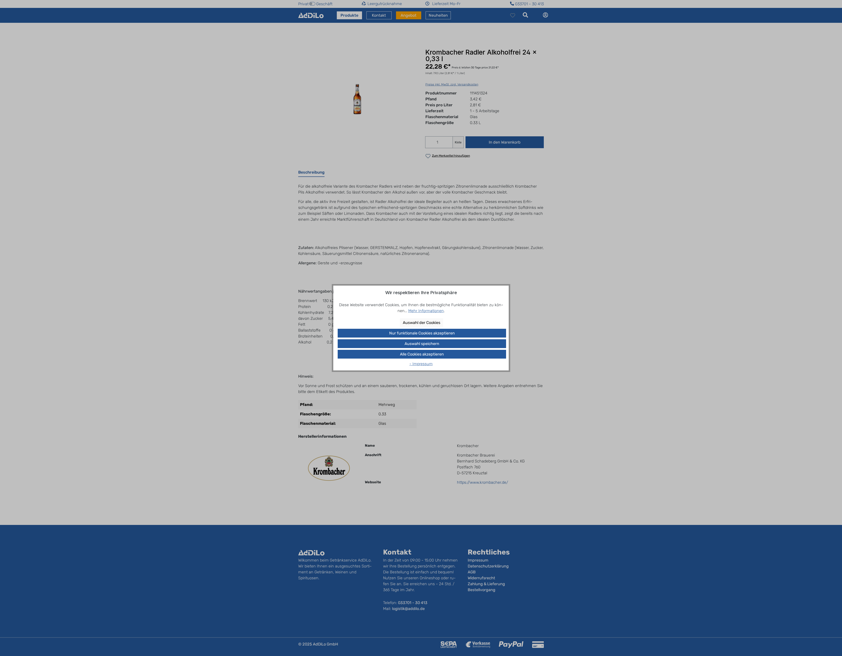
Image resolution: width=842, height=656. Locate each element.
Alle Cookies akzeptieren (422, 354)
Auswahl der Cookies (421, 322)
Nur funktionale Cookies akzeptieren (422, 333)
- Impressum (421, 363)
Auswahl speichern (422, 343)
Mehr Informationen (426, 310)
